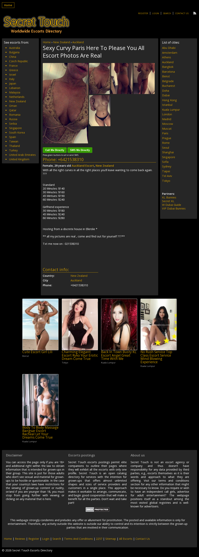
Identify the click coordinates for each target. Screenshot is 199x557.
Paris (165, 133)
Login (155, 13)
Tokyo (166, 181)
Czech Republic (18, 61)
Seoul (165, 147)
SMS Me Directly (80, 150)
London (167, 114)
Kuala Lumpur (171, 109)
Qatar (12, 110)
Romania (14, 114)
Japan (12, 83)
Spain (12, 137)
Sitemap (110, 539)
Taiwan (13, 141)
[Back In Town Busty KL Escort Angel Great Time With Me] (119, 324)
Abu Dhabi (168, 48)
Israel (12, 74)
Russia (13, 119)
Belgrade (168, 81)
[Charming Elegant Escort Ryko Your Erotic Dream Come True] (80, 324)
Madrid (166, 119)
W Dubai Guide (171, 205)
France (13, 65)
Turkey (13, 150)
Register (143, 13)
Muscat (167, 128)
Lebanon (14, 88)
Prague (166, 138)
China (12, 57)
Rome (166, 143)
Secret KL (168, 201)
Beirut (166, 76)
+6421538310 (71, 159)
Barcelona (168, 71)
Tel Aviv (167, 176)
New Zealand (61, 42)
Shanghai (168, 152)
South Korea (17, 132)
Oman (13, 106)
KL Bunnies (169, 197)
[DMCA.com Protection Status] (97, 511)
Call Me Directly (54, 150)
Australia (14, 48)
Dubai (166, 95)
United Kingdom (19, 159)
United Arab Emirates (22, 155)
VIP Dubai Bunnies (174, 208)
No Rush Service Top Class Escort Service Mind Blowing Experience (156, 357)
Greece (13, 70)
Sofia (165, 162)
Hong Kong (169, 100)
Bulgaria (14, 52)
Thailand (14, 146)
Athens (166, 57)
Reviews (20, 539)
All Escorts (125, 539)
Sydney (166, 166)
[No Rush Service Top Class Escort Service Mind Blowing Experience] (158, 324)
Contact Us (182, 13)
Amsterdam (169, 52)
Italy (11, 79)
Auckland (78, 42)
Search (167, 13)
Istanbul (167, 105)
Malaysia (14, 92)
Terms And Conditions (78, 539)
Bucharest (168, 86)
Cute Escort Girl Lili (37, 352)
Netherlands (16, 97)
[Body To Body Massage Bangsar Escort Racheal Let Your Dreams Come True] (40, 400)
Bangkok (167, 67)
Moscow (167, 124)
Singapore (15, 128)
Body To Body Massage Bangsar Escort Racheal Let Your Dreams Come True (40, 432)
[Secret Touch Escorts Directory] (36, 24)
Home (8, 5)
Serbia (13, 123)
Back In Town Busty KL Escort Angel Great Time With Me (118, 355)
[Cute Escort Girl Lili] (40, 324)
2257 (99, 539)
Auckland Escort (83, 165)
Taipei (166, 171)
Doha (165, 90)
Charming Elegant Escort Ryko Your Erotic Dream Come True (80, 355)
